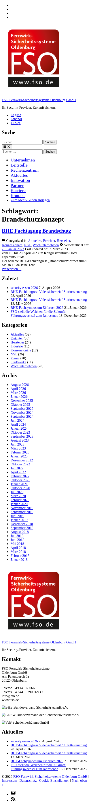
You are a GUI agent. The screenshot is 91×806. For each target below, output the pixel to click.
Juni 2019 (17, 516)
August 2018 (20, 532)
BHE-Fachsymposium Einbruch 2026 (37, 307)
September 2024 (22, 416)
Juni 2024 (17, 420)
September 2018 (22, 528)
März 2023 (18, 448)
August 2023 (20, 440)
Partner (17, 185)
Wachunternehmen (46, 245)
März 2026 (18, 392)
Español (16, 119)
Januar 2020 (19, 504)
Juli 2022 (17, 468)
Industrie (17, 346)
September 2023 (22, 436)
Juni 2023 (17, 444)
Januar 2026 (19, 396)
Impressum (9, 780)
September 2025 (22, 408)
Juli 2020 (17, 492)
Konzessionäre (12, 245)
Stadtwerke (18, 362)
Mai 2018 (17, 544)
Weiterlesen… (11, 269)
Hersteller (63, 241)
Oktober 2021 (20, 480)
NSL (27, 245)
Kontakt (18, 195)
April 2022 (18, 472)
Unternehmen (23, 159)
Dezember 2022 (22, 460)
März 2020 (18, 496)
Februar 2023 (20, 452)
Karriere (18, 190)
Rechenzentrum (25, 170)
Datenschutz (28, 780)
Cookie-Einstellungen (54, 780)
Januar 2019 (19, 520)
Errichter (49, 241)
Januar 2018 (19, 559)
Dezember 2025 (22, 400)
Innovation (20, 180)
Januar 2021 (19, 484)
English (16, 115)
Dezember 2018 (22, 524)
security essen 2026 (24, 288)
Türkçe (16, 123)
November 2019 (22, 508)
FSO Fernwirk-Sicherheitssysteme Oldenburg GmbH (39, 100)
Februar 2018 (20, 556)
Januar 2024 (19, 428)
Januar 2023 (19, 456)
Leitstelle (19, 165)
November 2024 (22, 412)
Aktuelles (19, 175)
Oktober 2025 (20, 404)
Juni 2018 (17, 540)
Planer (15, 358)
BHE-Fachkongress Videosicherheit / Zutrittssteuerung (49, 292)
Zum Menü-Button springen (30, 200)
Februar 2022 (20, 476)
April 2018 (18, 548)
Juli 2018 (17, 536)
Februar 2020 (20, 500)
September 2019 (22, 512)
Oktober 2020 (20, 488)
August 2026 (20, 385)
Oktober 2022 (20, 464)
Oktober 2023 (20, 432)
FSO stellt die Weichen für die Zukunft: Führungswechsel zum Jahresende (38, 313)
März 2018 (18, 552)
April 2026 (18, 389)
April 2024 (18, 424)
